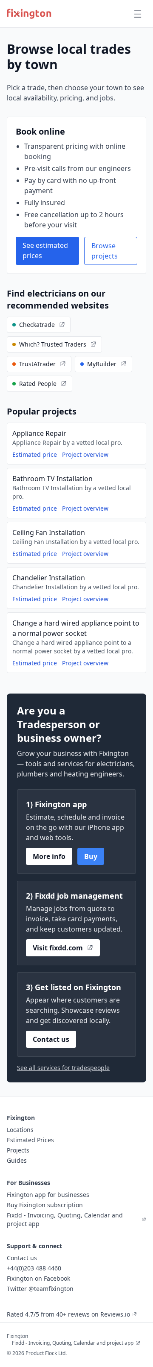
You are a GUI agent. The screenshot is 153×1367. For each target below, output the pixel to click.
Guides (17, 1160)
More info (49, 856)
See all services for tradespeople (63, 1068)
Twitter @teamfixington (40, 1289)
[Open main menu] (137, 13)
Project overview (85, 454)
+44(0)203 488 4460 (34, 1268)
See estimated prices (45, 250)
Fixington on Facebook (38, 1278)
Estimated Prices (30, 1140)
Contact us (51, 1039)
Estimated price (34, 454)
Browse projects (104, 251)
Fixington (17, 1336)
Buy (90, 856)
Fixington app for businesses (48, 1195)
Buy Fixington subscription (45, 1205)
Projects (18, 1150)
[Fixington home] (29, 14)
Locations (20, 1130)
